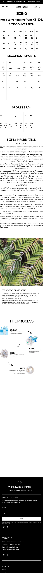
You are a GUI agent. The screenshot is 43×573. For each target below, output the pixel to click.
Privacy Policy (31, 522)
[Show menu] (3, 7)
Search (4, 569)
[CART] (40, 7)
